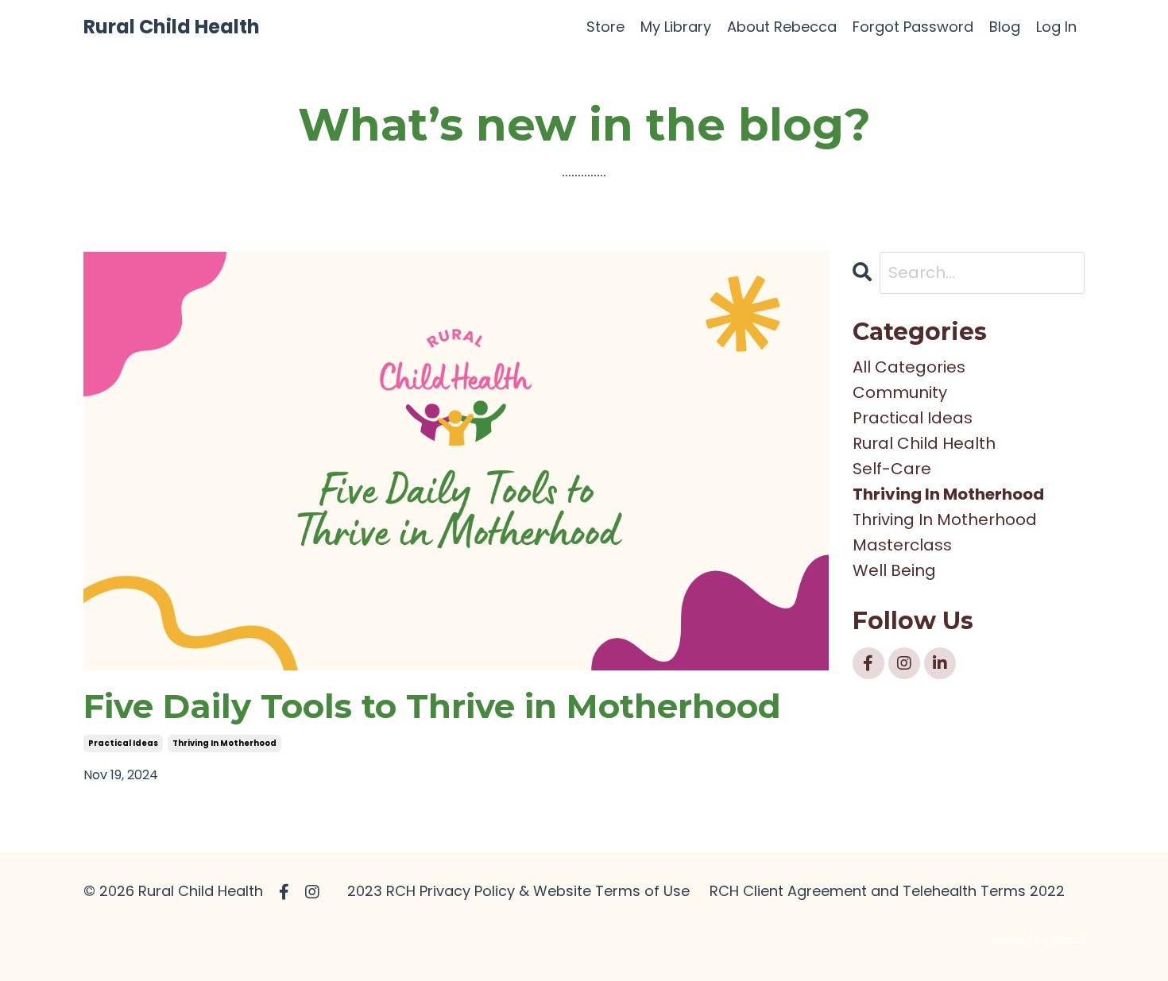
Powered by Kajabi (1034, 940)
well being (894, 570)
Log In (1056, 27)
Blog (1004, 27)
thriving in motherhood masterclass (945, 532)
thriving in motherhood (224, 743)
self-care (892, 469)
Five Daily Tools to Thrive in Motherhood (432, 706)
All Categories (909, 367)
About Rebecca (782, 27)
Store (605, 27)
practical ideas (123, 743)
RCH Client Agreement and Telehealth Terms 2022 (887, 891)
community (900, 392)
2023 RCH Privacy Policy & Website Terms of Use (518, 891)
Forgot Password (913, 27)
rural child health (924, 443)
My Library (675, 27)
